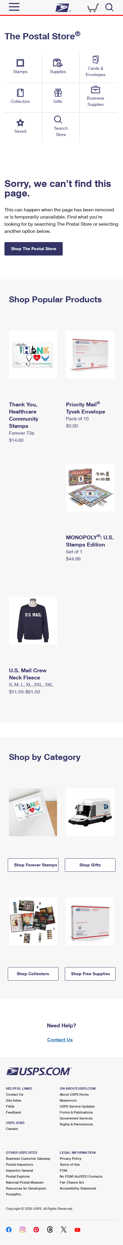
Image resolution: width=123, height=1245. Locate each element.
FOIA (63, 1170)
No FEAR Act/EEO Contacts (81, 1176)
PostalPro (13, 1194)
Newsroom (68, 1100)
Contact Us (60, 1039)
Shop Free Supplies (90, 973)
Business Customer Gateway (28, 1158)
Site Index (13, 1100)
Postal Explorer (18, 1176)
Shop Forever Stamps (35, 864)
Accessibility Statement (78, 1188)
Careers (12, 1129)
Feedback (13, 1112)
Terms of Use (70, 1164)
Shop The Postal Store (33, 248)
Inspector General (19, 1170)
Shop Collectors (33, 973)
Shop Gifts (90, 864)
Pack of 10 (77, 418)
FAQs (10, 1106)
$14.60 (16, 440)
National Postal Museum (25, 1182)
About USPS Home (74, 1094)
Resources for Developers (26, 1188)
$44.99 (73, 558)
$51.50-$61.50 (24, 691)
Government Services (76, 1118)
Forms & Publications (76, 1112)
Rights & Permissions (76, 1124)
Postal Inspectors (19, 1164)
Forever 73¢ (21, 433)
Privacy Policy (71, 1158)
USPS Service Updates (77, 1106)
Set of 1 (74, 551)
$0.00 (72, 425)
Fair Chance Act (72, 1182)
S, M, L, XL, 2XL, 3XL (31, 684)
